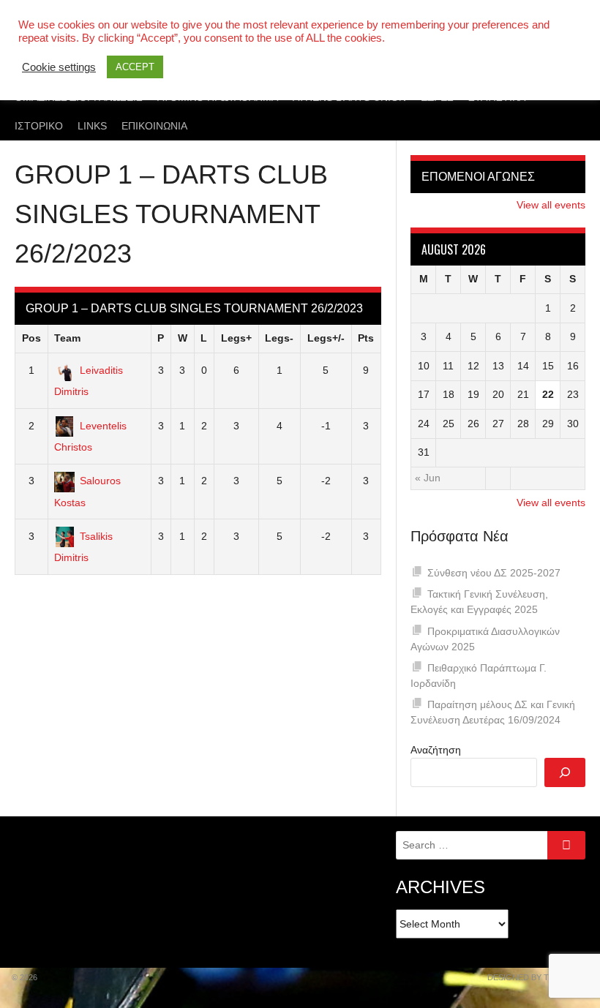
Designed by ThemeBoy (537, 977)
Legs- (279, 338)
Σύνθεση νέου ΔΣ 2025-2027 (493, 573)
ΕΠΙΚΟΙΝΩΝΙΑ (154, 126)
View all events (551, 205)
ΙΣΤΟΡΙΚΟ (39, 126)
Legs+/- (326, 338)
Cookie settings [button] (59, 67)
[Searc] (564, 772)
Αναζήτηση (435, 750)
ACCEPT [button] (135, 66)
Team (67, 338)
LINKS (92, 126)
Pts (366, 338)
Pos (31, 338)
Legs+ (236, 338)
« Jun (427, 478)
